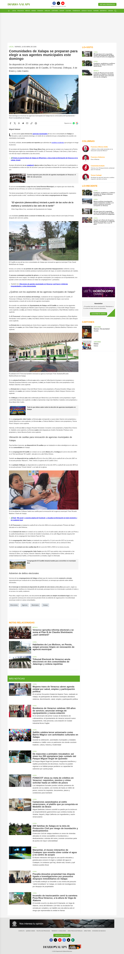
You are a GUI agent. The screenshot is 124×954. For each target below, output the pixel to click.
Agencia (24, 605)
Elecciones (14, 605)
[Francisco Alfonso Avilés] (85, 148)
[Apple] (68, 940)
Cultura (68, 10)
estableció (30, 165)
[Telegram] (23, 123)
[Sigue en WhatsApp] (73, 123)
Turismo (96, 10)
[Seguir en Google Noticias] (77, 123)
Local (14, 10)
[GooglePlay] (73, 940)
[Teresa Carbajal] (85, 177)
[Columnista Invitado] (85, 167)
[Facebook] (54, 3)
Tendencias (76, 10)
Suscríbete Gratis (99, 314)
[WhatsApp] (19, 123)
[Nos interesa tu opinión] (62, 923)
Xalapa (45, 605)
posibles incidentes (58, 142)
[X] (58, 3)
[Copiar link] (31, 123)
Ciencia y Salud (87, 10)
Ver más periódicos (107, 4)
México (27, 10)
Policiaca (21, 10)
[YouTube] (62, 3)
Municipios (35, 605)
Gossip (62, 10)
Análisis (47, 10)
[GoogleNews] (64, 940)
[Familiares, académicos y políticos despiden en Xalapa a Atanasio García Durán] (87, 193)
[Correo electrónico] (27, 123)
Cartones (55, 10)
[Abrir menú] (9, 10)
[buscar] (115, 11)
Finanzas (40, 10)
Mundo (33, 10)
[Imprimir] (35, 123)
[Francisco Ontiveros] (85, 158)
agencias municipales (40, 134)
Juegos (110, 10)
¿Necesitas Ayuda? (62, 935)
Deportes (103, 10)
